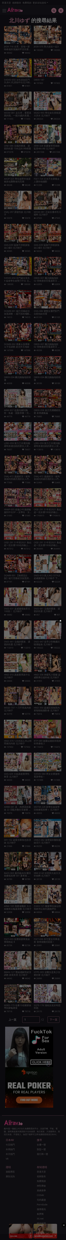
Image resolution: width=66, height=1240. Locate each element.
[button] (60, 620)
